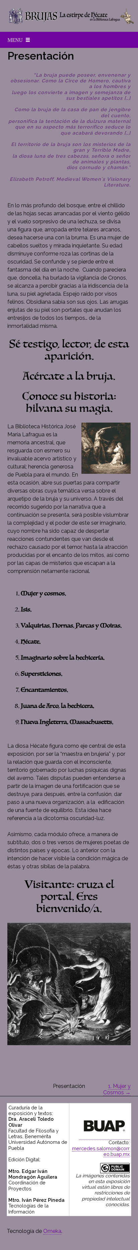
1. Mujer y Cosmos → (117, 1089)
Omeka (52, 1231)
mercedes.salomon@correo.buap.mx (101, 1151)
